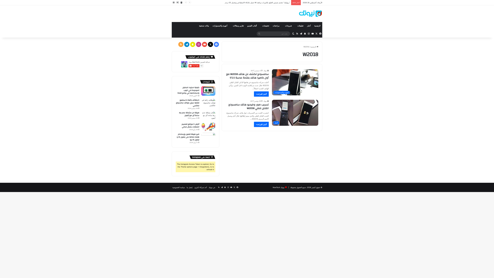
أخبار (309, 26)
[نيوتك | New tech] (310, 13)
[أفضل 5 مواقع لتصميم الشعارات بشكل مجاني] (208, 127)
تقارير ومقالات (238, 26)
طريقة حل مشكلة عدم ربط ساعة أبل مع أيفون (189, 114)
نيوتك (265, 71)
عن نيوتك (212, 187)
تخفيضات (265, 26)
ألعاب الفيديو (252, 26)
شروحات (288, 26)
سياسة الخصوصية (178, 187)
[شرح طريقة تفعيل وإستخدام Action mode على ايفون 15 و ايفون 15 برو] (208, 137)
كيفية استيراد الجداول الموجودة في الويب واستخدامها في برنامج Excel (188, 90)
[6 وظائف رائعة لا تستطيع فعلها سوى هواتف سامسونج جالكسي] (208, 103)
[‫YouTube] (204, 44)
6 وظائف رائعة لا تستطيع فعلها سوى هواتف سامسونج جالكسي (187, 102)
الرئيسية (317, 26)
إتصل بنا (189, 187)
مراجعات (276, 26)
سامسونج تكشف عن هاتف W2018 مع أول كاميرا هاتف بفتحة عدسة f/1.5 (247, 76)
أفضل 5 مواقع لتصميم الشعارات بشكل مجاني (190, 126)
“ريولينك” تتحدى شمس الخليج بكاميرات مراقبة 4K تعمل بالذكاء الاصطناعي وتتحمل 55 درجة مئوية (255, 3)
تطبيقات (300, 26)
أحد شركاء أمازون (200, 187)
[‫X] (210, 44)
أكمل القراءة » (261, 94)
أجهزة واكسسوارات (220, 26)
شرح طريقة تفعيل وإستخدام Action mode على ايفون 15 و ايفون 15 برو (188, 137)
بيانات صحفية (204, 26)
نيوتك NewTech (279, 187)
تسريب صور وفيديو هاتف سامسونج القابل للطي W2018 (248, 106)
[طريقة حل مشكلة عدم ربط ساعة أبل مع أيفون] (208, 116)
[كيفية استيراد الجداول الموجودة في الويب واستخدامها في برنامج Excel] (208, 91)
